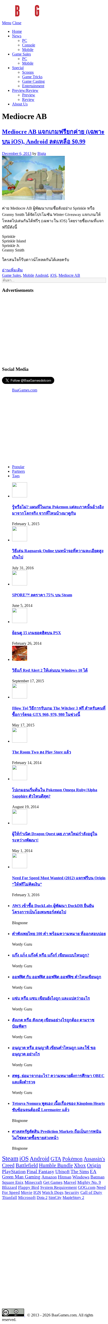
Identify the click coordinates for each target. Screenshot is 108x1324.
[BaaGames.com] (47, 18)
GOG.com (86, 1187)
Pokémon (72, 1159)
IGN (37, 1192)
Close (16, 23)
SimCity (55, 1197)
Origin (94, 1165)
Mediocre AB (69, 275)
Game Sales (21, 54)
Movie (26, 1192)
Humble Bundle (56, 1165)
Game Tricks (32, 77)
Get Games (53, 1182)
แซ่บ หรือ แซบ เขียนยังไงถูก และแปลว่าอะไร (51, 998)
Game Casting (33, 81)
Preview (28, 95)
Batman (97, 1176)
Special (18, 68)
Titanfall (9, 1197)
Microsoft (27, 1197)
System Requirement (58, 1187)
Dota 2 (42, 1197)
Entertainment (33, 86)
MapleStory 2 (73, 1197)
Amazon (49, 1176)
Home (17, 31)
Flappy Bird (28, 1187)
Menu (6, 23)
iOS (53, 275)
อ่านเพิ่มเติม (12, 270)
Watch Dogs (53, 1192)
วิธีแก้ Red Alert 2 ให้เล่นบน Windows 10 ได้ (50, 670)
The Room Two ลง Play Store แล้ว (41, 752)
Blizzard (9, 1187)
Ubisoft (62, 1171)
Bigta (41, 153)
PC (24, 40)
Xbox (80, 1165)
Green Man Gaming (21, 1176)
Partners (18, 471)
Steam (10, 1158)
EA (93, 1171)
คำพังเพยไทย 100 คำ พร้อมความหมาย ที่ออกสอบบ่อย (59, 934)
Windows (80, 1176)
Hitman (64, 1176)
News (16, 36)
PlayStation (14, 1171)
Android (41, 275)
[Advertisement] (54, 329)
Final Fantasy (40, 1171)
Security (72, 1192)
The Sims (80, 1171)
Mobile (27, 49)
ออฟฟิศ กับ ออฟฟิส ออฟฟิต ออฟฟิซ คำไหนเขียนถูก (56, 977)
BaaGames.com (24, 390)
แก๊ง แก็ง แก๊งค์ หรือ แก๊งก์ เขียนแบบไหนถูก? (50, 955)
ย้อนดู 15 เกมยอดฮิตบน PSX (36, 633)
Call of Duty (91, 1192)
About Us (20, 104)
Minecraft (33, 1182)
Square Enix (13, 1182)
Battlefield (27, 1165)
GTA (55, 1159)
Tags (16, 476)
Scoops (28, 72)
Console (28, 45)
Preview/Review (25, 90)
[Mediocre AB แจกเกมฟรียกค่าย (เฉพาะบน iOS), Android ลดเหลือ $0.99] (33, 198)
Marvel (70, 1182)
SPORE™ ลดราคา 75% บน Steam (42, 595)
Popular (18, 467)
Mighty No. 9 (89, 1182)
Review (28, 99)
